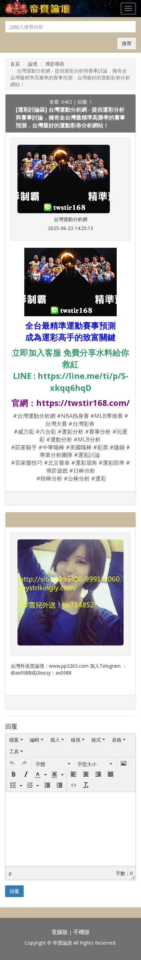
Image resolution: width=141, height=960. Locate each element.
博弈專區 (54, 64)
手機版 (81, 932)
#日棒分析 (82, 470)
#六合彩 (46, 431)
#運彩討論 (87, 455)
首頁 (15, 64)
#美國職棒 (79, 447)
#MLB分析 (87, 439)
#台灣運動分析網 (34, 416)
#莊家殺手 (24, 447)
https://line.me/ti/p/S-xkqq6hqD (83, 381)
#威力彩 (24, 431)
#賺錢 (117, 447)
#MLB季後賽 (106, 416)
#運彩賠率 (112, 462)
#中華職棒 (51, 447)
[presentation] (16, 739)
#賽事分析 (98, 431)
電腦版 (59, 932)
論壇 (32, 64)
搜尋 (126, 43)
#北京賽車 (57, 462)
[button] (12, 764)
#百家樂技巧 (26, 462)
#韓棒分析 (49, 478)
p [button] (10, 873)
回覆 (14, 891)
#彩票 (100, 447)
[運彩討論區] (32, 109)
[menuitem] (16, 739)
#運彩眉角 (84, 462)
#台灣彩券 (81, 423)
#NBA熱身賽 (73, 416)
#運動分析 (59, 439)
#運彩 (98, 478)
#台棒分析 (77, 478)
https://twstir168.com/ (83, 402)
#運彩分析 (70, 431)
